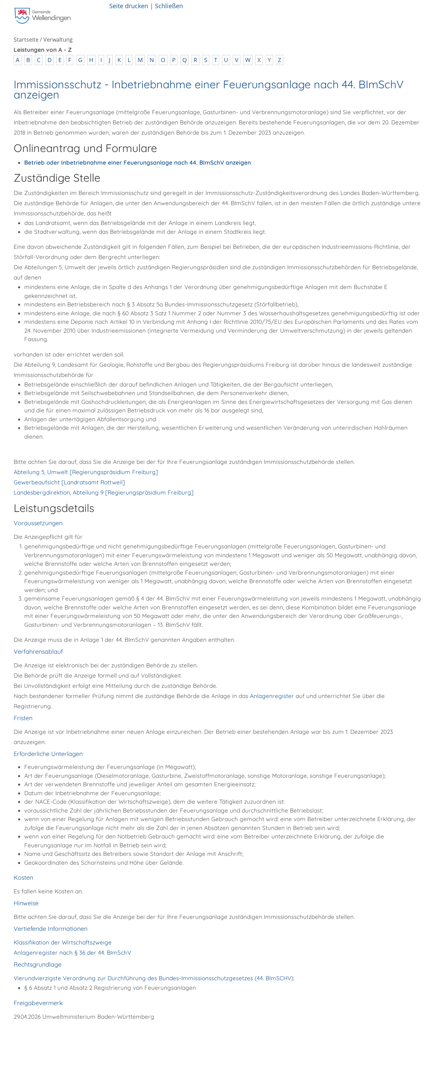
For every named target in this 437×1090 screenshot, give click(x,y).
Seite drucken (128, 5)
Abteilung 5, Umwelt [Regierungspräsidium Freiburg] (86, 471)
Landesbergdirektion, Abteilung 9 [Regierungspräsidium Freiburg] (104, 492)
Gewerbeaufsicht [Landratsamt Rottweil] (69, 482)
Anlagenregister (272, 695)
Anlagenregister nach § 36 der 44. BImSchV (72, 952)
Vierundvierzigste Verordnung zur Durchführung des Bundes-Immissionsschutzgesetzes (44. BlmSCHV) (153, 978)
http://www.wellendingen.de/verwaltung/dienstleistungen (139, 1036)
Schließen (169, 5)
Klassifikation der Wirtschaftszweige (63, 942)
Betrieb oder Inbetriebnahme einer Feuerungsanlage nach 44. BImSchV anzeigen (137, 162)
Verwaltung (58, 39)
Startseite (26, 39)
